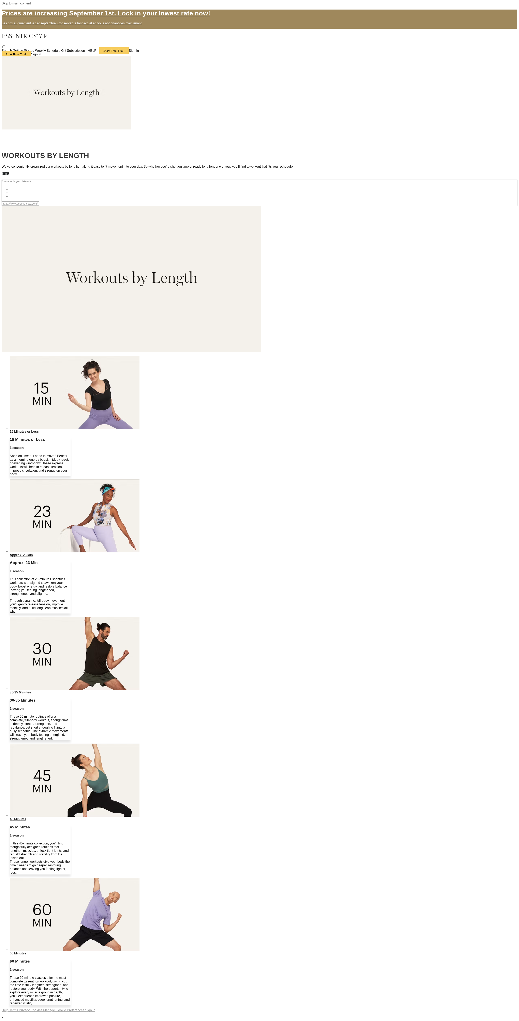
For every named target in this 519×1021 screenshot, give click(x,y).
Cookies (36, 1010)
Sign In (36, 54)
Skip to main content (16, 3)
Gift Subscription (73, 50)
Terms (14, 1010)
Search (7, 50)
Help (5, 1010)
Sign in (134, 50)
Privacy (24, 1010)
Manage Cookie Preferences (64, 1010)
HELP (92, 50)
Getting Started (23, 50)
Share (5, 173)
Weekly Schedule (47, 50)
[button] (3, 46)
